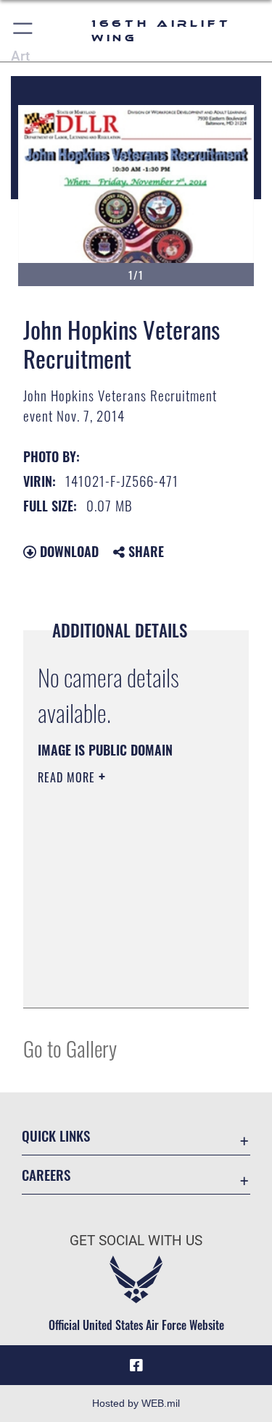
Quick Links (56, 1135)
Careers (46, 1174)
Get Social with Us (136, 1240)
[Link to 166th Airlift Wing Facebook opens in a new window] (136, 1365)
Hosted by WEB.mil (136, 1403)
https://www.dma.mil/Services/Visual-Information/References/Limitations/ (126, 981)
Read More (68, 777)
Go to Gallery (70, 1047)
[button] (23, 31)
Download (67, 551)
